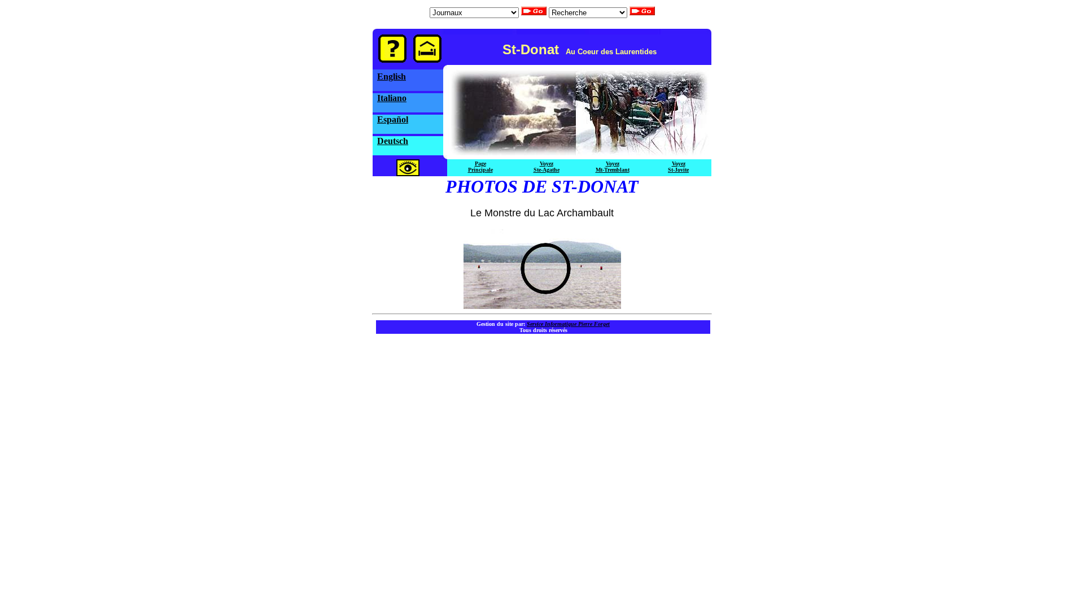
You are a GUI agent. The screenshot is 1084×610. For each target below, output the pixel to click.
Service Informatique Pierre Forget (568, 324)
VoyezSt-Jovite (678, 166)
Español (392, 119)
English (391, 76)
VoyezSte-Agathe (547, 166)
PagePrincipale (480, 166)
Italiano (391, 98)
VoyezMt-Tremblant (613, 166)
